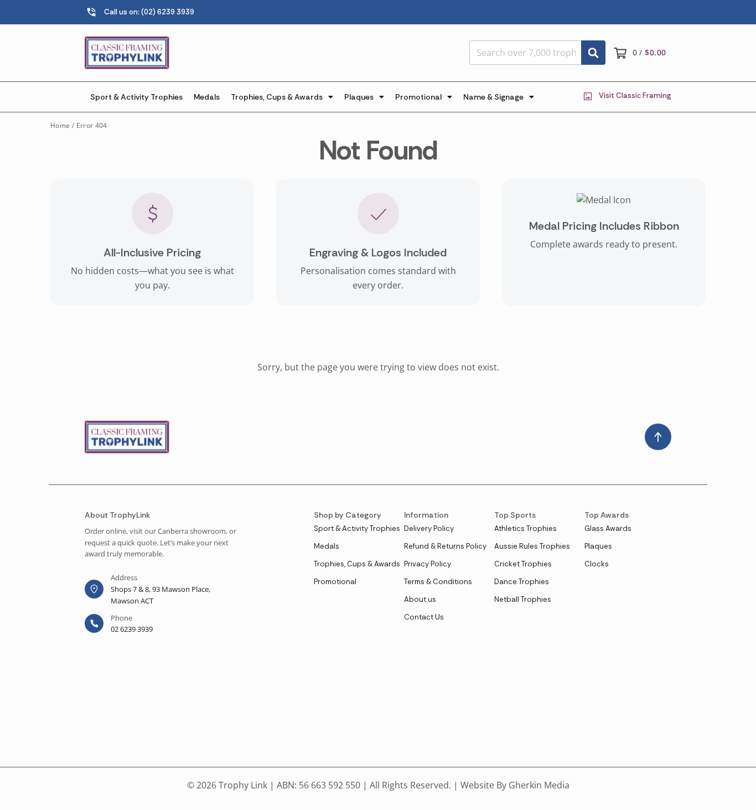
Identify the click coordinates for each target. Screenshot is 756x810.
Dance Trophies (521, 581)
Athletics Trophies (525, 528)
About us (420, 599)
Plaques (359, 97)
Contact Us (424, 617)
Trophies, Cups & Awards (277, 97)
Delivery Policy (429, 528)
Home (60, 125)
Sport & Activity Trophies (136, 97)
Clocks (596, 564)
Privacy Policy (427, 564)
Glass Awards (607, 528)
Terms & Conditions (438, 581)
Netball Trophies (522, 599)
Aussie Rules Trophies (532, 546)
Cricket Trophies (523, 564)
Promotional (418, 97)
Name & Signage (493, 97)
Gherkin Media (539, 785)
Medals (207, 97)
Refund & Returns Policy (445, 546)
